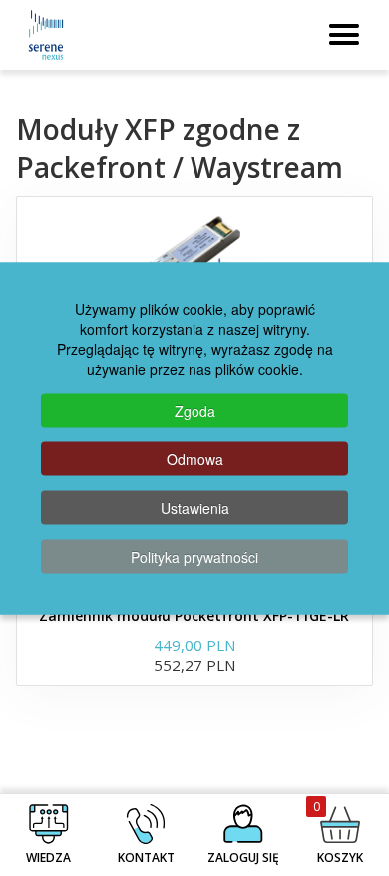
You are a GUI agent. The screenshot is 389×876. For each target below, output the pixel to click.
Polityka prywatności (194, 556)
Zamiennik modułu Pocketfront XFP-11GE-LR (194, 615)
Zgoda (195, 410)
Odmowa (195, 458)
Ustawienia (195, 507)
